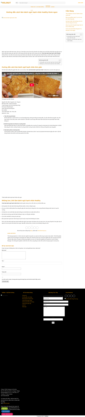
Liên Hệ (52, 6)
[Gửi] (64, 3)
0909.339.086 (6, 403)
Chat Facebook (5, 411)
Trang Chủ (33, 6)
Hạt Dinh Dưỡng (40, 6)
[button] (80, 3)
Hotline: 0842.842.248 (7, 414)
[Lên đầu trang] (82, 415)
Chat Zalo (4, 408)
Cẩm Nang (48, 6)
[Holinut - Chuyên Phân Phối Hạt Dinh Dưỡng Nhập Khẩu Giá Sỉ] (7, 3)
